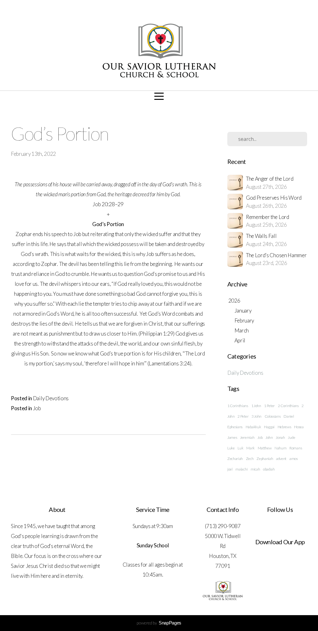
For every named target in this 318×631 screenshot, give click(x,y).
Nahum (280, 448)
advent (281, 458)
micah (255, 469)
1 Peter (269, 405)
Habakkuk (253, 427)
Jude (291, 437)
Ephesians (235, 427)
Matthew (265, 448)
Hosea (298, 427)
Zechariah (235, 458)
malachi (241, 469)
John (269, 437)
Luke (231, 448)
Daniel (289, 416)
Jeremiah (247, 437)
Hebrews (284, 427)
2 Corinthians (288, 405)
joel (230, 469)
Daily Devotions (51, 398)
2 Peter (243, 416)
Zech (250, 458)
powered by (159, 622)
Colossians (273, 416)
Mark (250, 448)
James (232, 437)
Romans (295, 448)
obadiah (269, 469)
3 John (256, 416)
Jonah (280, 437)
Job (37, 408)
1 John (256, 405)
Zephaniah (265, 458)
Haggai (269, 427)
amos (293, 458)
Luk (240, 448)
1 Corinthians (237, 405)
